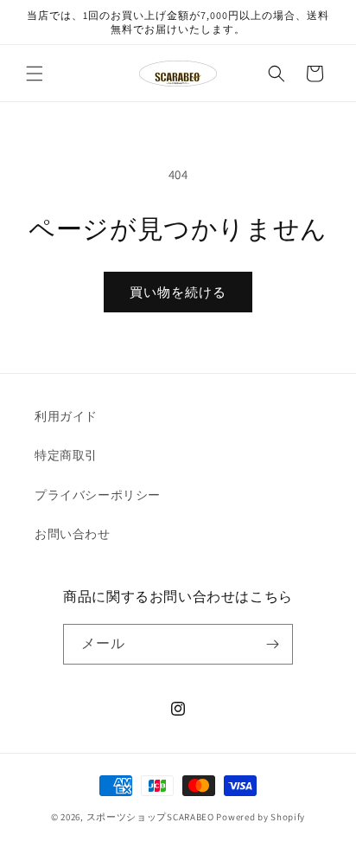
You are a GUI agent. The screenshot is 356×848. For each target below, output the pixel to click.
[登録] (273, 644)
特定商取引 (66, 455)
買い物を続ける (178, 292)
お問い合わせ (73, 534)
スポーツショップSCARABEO (150, 817)
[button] (35, 74)
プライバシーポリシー (98, 495)
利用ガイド (66, 416)
